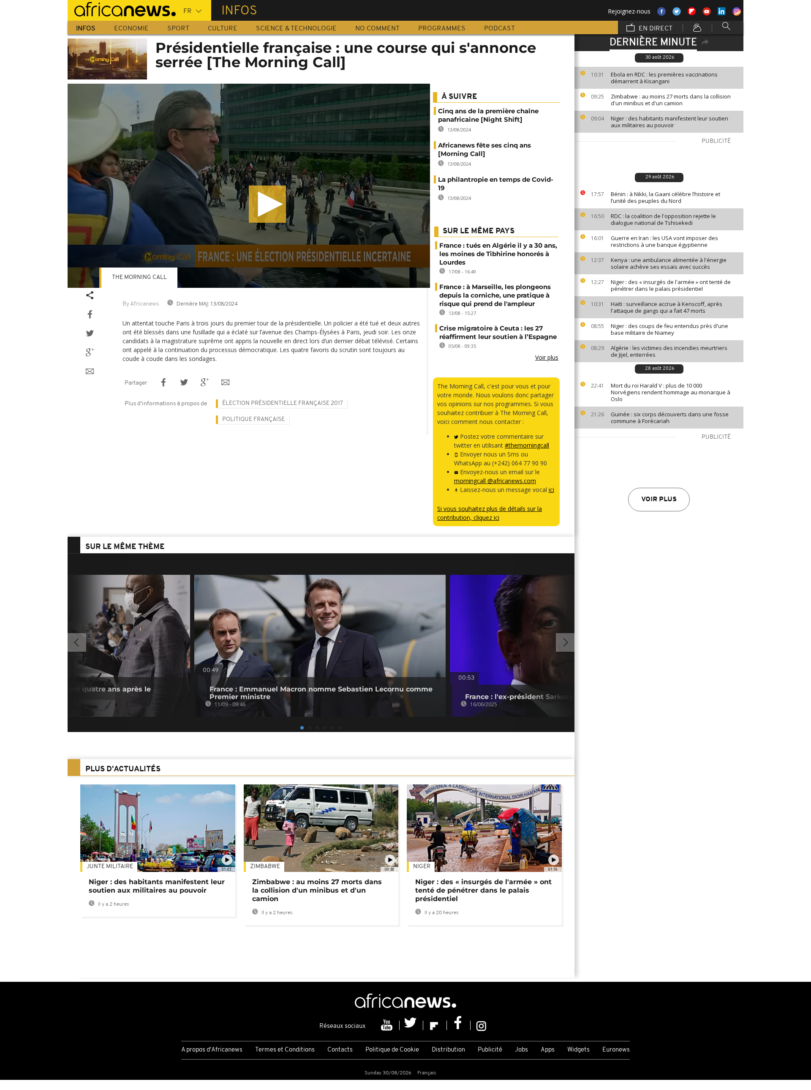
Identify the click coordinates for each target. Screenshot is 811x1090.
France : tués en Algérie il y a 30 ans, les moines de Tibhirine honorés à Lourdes (498, 253)
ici (551, 490)
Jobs (521, 1050)
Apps (548, 1050)
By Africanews (140, 304)
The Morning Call (139, 277)
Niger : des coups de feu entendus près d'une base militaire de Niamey (669, 329)
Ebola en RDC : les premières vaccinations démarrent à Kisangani (664, 78)
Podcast (499, 28)
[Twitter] (411, 1025)
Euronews (616, 1050)
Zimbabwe (265, 866)
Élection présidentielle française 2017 (282, 403)
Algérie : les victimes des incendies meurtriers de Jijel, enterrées (669, 351)
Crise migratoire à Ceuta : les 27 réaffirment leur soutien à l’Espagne (498, 332)
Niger (421, 866)
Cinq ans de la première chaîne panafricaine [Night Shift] (488, 115)
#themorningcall (527, 445)
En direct (654, 28)
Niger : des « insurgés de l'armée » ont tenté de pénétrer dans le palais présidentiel (671, 285)
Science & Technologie (296, 28)
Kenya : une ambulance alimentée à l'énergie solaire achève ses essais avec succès (669, 263)
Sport (178, 28)
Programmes (441, 28)
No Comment (377, 28)
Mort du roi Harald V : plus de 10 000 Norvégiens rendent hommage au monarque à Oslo (670, 392)
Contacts (340, 1050)
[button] (267, 204)
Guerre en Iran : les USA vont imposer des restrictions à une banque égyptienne (664, 241)
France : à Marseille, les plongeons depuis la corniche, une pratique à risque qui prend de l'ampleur (495, 295)
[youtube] (388, 1025)
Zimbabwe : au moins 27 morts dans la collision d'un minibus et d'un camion (671, 100)
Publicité (490, 1050)
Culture (222, 28)
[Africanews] (122, 8)
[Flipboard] (435, 1025)
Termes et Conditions (285, 1050)
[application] (249, 186)
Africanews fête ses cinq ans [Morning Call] (484, 149)
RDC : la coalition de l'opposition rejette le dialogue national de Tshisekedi (663, 219)
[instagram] (481, 1025)
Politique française (253, 419)
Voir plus (659, 499)
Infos (85, 28)
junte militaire (110, 866)
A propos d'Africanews (211, 1050)
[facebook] (459, 1025)
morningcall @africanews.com (495, 481)
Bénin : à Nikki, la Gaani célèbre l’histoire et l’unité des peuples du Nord (665, 197)
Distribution (448, 1050)
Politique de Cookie (392, 1050)
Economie (131, 28)
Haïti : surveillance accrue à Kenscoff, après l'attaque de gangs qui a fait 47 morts (666, 307)
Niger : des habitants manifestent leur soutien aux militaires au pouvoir (669, 121)
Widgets (578, 1050)
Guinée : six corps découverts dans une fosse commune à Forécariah (670, 417)
